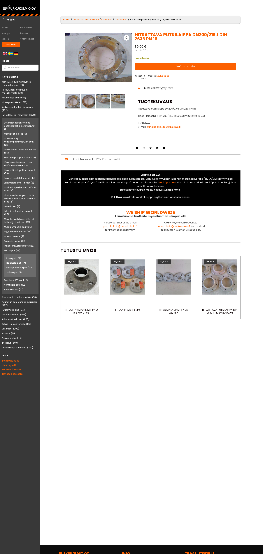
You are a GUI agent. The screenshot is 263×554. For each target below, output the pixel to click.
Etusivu (5, 27)
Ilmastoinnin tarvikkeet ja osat (20, 149)
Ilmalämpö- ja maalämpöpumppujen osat (19, 140)
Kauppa (6, 33)
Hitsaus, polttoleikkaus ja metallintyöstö (15, 91)
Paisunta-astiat (12, 241)
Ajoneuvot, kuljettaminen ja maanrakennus (16, 83)
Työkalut (6, 342)
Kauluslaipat (13, 262)
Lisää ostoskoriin (185, 66)
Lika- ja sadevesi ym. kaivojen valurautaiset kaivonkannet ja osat (19, 198)
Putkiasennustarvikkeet (16, 245)
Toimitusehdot (10, 360)
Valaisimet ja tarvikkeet (14, 347)
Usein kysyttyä (10, 365)
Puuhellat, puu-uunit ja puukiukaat (20, 302)
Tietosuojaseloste (12, 374)
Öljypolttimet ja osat (15, 231)
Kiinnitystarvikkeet (11, 102)
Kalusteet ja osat (11, 97)
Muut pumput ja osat (15, 226)
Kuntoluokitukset (12, 369)
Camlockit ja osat (13, 133)
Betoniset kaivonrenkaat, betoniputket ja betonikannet (19, 124)
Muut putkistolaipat (16, 267)
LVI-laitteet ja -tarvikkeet (15, 115)
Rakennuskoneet (10, 314)
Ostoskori (11, 44)
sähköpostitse (167, 182)
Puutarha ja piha (10, 309)
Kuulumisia (26, 27)
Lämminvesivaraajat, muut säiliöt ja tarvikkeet (18, 164)
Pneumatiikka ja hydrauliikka (17, 297)
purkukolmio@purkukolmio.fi (164, 127)
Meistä (5, 38)
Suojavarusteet (10, 338)
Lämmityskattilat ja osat (17, 178)
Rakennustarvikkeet (12, 319)
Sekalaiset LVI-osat (14, 280)
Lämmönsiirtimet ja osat (17, 182)
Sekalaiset (7, 328)
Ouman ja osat (12, 236)
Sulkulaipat (12, 272)
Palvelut (24, 33)
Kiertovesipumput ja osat (17, 157)
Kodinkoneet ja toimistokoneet (18, 107)
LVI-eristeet (10, 206)
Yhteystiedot (27, 38)
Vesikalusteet (11, 289)
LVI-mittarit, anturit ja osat (18, 211)
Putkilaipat (9, 250)
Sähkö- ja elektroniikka (14, 324)
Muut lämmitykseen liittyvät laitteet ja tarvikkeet (19, 221)
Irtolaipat (11, 258)
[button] (126, 38)
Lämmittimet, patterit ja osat (19, 170)
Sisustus (6, 333)
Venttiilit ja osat (12, 284)
